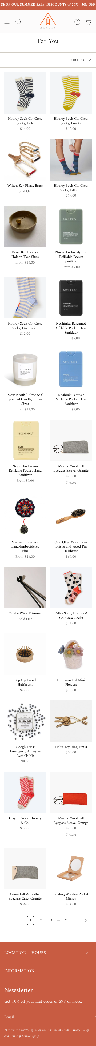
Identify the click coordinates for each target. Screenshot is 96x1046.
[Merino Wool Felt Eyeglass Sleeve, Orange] (71, 792)
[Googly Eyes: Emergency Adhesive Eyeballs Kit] (25, 721)
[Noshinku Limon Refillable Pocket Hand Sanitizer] (25, 440)
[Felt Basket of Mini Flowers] (71, 654)
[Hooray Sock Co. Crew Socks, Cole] (25, 93)
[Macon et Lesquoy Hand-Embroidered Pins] (25, 516)
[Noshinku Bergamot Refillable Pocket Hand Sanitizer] (71, 297)
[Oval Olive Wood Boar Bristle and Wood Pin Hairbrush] (71, 516)
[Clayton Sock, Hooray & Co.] (25, 792)
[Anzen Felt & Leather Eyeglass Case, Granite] (25, 868)
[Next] (81, 920)
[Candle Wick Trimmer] (25, 587)
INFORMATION (19, 971)
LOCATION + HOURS (25, 953)
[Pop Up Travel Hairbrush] (25, 654)
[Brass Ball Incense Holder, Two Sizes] (25, 226)
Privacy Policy (80, 1030)
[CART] (88, 22)
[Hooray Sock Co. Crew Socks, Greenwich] (25, 297)
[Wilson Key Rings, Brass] (25, 160)
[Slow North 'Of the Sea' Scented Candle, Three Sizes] (25, 369)
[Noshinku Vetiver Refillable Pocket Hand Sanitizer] (71, 369)
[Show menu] (7, 22)
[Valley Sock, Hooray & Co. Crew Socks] (71, 587)
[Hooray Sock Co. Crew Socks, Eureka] (71, 93)
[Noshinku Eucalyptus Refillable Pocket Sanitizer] (71, 226)
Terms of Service (20, 1036)
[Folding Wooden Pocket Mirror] (71, 868)
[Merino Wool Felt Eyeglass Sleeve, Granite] (71, 440)
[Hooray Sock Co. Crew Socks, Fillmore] (71, 160)
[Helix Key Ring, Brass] (71, 721)
